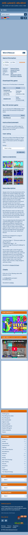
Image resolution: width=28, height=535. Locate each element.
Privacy (9, 526)
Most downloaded (6, 420)
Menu (5, 10)
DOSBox (7, 62)
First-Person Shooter (14, 449)
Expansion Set (14, 445)
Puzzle (14, 455)
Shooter (14, 463)
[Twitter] (25, 18)
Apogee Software (15, 70)
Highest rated (5, 422)
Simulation (14, 465)
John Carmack (4, 513)
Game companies (6, 430)
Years (4, 476)
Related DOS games (7, 426)
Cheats (4, 432)
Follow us (4, 517)
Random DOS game (7, 428)
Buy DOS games (6, 418)
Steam (23, 117)
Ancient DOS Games (16, 337)
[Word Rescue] (8, 164)
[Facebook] (22, 18)
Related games (6, 492)
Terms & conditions (6, 527)
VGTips (12, 283)
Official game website (16, 74)
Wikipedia (19, 76)
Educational (14, 71)
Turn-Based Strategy (14, 471)
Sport (14, 467)
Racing (14, 457)
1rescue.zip (6, 90)
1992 (12, 73)
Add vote (21, 152)
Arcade (14, 441)
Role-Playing (14, 461)
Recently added (6, 424)
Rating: (5, 145)
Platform (14, 453)
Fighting (14, 447)
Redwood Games (15, 68)
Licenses (4, 484)
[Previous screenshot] (3, 324)
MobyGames (14, 76)
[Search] (25, 14)
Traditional (14, 469)
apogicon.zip (7, 98)
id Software (12, 513)
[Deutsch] (5, 18)
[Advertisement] (14, 34)
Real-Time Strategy (14, 459)
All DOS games (5, 414)
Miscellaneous (14, 451)
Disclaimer (15, 526)
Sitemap (3, 526)
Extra (17, 97)
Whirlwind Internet (12, 530)
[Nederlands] (8, 18)
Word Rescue (7, 117)
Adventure (14, 439)
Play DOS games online (7, 416)
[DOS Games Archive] (14, 4)
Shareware (19, 91)
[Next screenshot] (25, 324)
